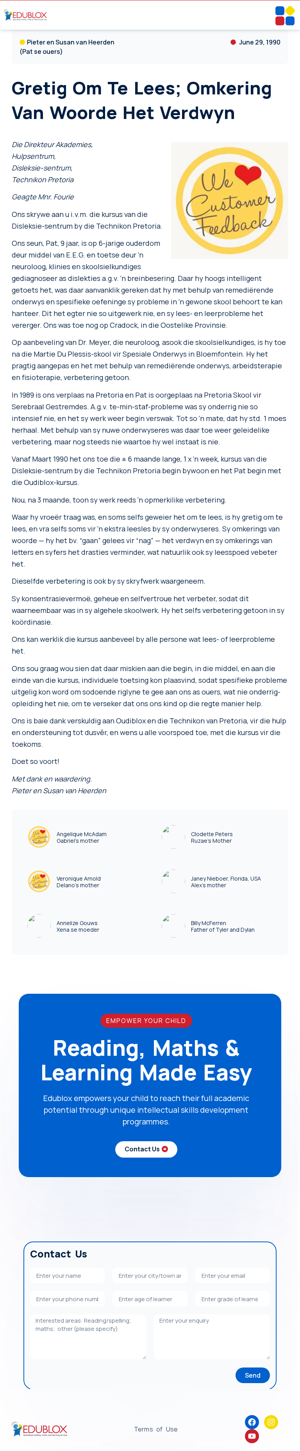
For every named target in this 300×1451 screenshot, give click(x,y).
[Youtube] (252, 1436)
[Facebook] (252, 1422)
